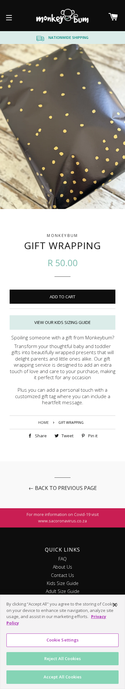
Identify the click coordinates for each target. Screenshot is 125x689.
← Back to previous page (63, 488)
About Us (62, 567)
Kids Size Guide (63, 583)
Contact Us (62, 575)
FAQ (62, 559)
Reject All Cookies (62, 658)
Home (43, 422)
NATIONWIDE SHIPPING (68, 37)
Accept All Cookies (62, 677)
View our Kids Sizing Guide (62, 322)
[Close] (115, 605)
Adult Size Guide (62, 591)
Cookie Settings (62, 640)
